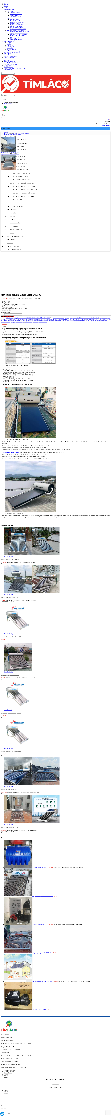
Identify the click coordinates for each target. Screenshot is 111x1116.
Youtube (6, 1091)
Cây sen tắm (10, 48)
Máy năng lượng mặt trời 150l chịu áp (14, 319)
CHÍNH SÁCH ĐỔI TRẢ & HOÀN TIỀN (14, 68)
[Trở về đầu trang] (1, 1105)
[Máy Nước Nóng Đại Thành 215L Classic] (32, 823)
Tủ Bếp (8, 50)
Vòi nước (9, 42)
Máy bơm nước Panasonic (16, 26)
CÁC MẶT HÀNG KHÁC (10, 56)
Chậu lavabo (10, 45)
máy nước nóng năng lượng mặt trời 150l (99, 320)
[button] (109, 119)
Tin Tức (5, 1077)
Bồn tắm (9, 44)
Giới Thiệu (6, 1074)
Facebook (59, 1087)
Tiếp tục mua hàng (8, 103)
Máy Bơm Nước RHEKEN (16, 27)
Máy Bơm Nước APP (15, 20)
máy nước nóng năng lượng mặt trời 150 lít (53, 320)
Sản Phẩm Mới (7, 65)
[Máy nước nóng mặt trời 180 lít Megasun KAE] (18, 708)
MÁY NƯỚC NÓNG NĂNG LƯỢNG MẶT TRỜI (16, 133)
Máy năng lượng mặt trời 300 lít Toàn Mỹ (10, 789)
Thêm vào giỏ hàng (7, 316)
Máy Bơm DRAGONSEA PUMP (18, 29)
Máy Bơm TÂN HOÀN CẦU (17, 22)
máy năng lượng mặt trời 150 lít (72, 318)
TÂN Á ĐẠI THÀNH (12, 64)
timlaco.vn (9, 1040)
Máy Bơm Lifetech (14, 19)
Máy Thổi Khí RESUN (12, 62)
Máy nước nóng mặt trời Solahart (17, 320)
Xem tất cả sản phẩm (9, 57)
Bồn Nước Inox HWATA (16, 14)
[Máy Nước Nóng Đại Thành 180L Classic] (32, 593)
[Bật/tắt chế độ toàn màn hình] (2, 1108)
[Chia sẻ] (4, 1108)
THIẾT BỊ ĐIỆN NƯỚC (16, 39)
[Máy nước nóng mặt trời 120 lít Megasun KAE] (18, 632)
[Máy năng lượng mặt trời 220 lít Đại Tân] (18, 670)
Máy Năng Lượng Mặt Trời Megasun (18, 33)
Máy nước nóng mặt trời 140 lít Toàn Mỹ (10, 559)
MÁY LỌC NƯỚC (14, 37)
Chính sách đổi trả (8, 69)
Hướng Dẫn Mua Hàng (9, 1071)
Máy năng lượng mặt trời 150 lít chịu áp (89, 318)
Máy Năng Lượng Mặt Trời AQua (18, 35)
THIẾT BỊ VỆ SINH (9, 41)
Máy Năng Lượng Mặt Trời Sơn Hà (18, 34)
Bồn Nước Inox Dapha (15, 16)
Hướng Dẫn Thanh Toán (9, 1070)
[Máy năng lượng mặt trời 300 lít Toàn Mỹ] (32, 784)
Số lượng (7, 312)
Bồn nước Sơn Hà (14, 15)
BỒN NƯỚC (10, 11)
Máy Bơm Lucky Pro (15, 23)
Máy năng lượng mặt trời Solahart (32, 319)
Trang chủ (6, 132)
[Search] (1, 117)
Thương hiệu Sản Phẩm (9, 61)
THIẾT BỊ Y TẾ (8, 53)
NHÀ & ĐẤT (7, 54)
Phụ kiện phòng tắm (11, 49)
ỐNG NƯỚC (13, 38)
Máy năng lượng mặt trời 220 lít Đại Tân (10, 675)
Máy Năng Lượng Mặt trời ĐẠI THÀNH (20, 31)
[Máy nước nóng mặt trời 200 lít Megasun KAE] (18, 746)
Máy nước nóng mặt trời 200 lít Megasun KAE (11, 751)
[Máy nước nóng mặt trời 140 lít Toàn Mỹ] (32, 555)
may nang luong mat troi (58, 318)
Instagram (6, 1093)
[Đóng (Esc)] (5, 1108)
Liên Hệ (6, 1075)
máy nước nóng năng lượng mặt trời (34, 320)
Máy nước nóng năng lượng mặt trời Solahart (36, 322)
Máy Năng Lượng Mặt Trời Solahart (12, 134)
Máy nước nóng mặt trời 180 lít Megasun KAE (11, 713)
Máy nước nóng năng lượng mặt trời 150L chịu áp (12, 322)
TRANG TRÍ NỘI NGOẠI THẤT (12, 52)
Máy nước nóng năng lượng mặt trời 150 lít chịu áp (77, 320)
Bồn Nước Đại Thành (15, 12)
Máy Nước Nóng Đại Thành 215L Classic (10, 827)
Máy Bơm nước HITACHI (16, 25)
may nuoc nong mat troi (46, 319)
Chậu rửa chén (10, 46)
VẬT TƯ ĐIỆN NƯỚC (9, 10)
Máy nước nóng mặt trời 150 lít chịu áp (77, 319)
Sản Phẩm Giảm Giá (8, 67)
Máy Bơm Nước (10, 18)
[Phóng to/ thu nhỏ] (1, 1108)
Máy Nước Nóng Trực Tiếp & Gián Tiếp (16, 30)
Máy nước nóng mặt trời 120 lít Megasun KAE (11, 636)
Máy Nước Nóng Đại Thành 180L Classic (10, 597)
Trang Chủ (6, 60)
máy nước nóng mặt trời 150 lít (59, 319)
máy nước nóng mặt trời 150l (94, 319)
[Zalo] (2, 1114)
